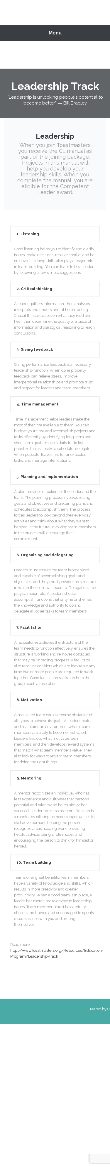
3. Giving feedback (34, 349)
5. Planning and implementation (47, 476)
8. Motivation (29, 700)
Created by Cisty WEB (93, 1009)
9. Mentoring (28, 778)
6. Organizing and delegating (45, 555)
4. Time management (37, 404)
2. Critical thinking (34, 289)
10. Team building (33, 862)
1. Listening (27, 234)
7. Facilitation (29, 627)
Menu (55, 33)
